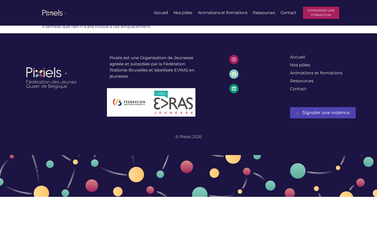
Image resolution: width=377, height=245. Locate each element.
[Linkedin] (234, 88)
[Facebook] (234, 74)
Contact (288, 12)
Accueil (161, 12)
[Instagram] (234, 59)
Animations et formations (222, 12)
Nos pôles (182, 12)
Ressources (264, 12)
